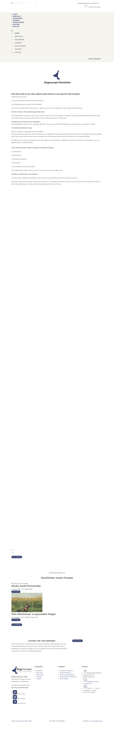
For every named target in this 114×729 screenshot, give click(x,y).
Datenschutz (23, 721)
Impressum (14, 721)
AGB (29, 721)
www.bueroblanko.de (96, 721)
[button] (12, 552)
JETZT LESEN (16, 591)
